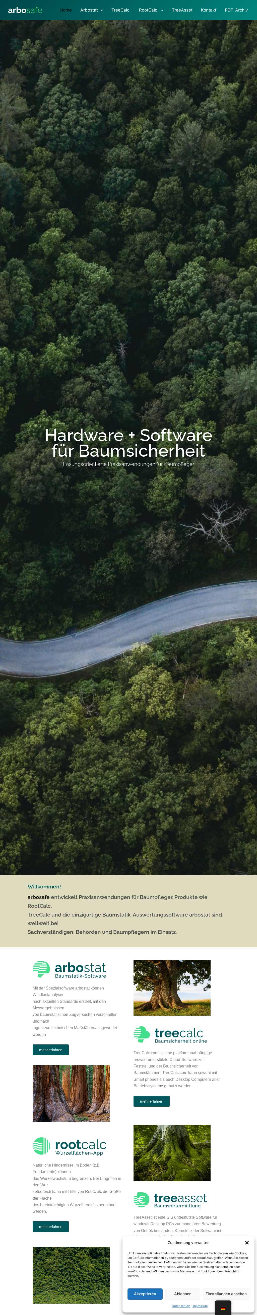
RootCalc (148, 10)
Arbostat (89, 10)
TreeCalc (120, 10)
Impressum (200, 1306)
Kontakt (208, 10)
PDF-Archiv (236, 10)
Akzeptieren (145, 1293)
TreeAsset (182, 10)
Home (66, 10)
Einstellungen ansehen (226, 1293)
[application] (100, 10)
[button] (246, 1242)
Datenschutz (181, 1306)
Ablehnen (182, 1293)
